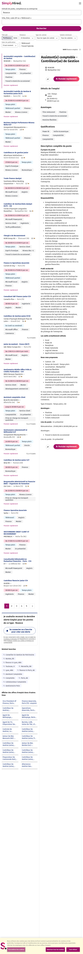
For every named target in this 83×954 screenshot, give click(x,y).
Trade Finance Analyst (13, 178)
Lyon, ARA (9, 670)
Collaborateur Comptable (16, 682)
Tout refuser (73, 949)
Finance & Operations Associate (16, 263)
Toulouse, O (10, 666)
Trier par (5, 35)
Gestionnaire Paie (13, 686)
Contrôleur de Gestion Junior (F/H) (17, 316)
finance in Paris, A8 (27, 670)
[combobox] (41, 12)
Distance (23, 35)
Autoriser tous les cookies (55, 949)
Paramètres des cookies (16, 949)
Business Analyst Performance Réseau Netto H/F (19, 124)
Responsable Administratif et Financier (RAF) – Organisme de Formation (19, 483)
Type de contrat (41, 35)
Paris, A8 (24, 678)
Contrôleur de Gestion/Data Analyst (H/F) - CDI (18, 205)
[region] (41, 946)
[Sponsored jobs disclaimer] (80, 49)
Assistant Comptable (14, 674)
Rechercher (41, 28)
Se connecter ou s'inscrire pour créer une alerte (20, 630)
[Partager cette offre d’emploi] (48, 79)
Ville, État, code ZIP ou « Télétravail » (16, 18)
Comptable (10, 678)
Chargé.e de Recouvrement (14, 236)
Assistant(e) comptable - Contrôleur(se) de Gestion (19, 57)
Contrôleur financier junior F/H (16, 581)
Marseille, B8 (26, 666)
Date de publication (8, 42)
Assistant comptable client (14, 397)
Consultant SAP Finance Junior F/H (17, 296)
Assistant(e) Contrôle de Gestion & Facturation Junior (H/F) (17, 92)
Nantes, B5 (10, 659)
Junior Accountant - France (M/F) (16, 344)
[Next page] (32, 606)
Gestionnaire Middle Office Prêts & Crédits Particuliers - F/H (17, 371)
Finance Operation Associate (15, 510)
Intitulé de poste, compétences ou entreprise (19, 9)
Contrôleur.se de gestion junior (16, 153)
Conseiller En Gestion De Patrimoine (20, 655)
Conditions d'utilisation (10, 639)
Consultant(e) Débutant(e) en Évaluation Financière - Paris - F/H (17, 560)
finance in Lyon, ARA (13, 662)
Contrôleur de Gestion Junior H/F (16, 460)
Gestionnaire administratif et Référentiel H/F (15, 431)
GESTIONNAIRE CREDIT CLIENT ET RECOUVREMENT (16, 533)
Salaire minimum (66, 35)
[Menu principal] (80, 3)
